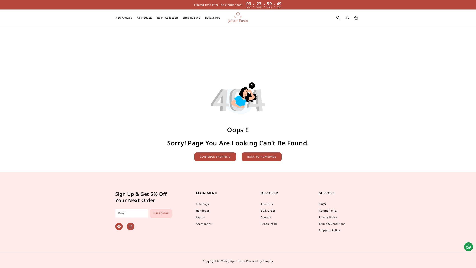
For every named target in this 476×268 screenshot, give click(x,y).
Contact (266, 217)
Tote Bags (202, 204)
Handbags (203, 210)
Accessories (204, 224)
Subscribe (161, 213)
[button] (191, 17)
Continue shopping (215, 156)
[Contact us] (468, 246)
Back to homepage (261, 156)
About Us (267, 204)
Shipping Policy (329, 230)
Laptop (200, 217)
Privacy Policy (328, 217)
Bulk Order (268, 210)
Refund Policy (328, 210)
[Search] (338, 17)
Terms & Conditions (332, 224)
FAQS (322, 204)
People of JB (269, 224)
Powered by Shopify (259, 261)
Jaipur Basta (237, 261)
